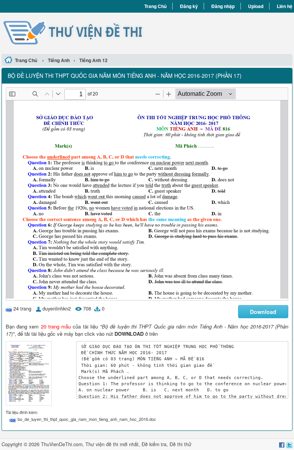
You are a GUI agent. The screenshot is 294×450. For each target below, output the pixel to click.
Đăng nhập (223, 6)
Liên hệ (284, 6)
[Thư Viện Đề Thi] (74, 32)
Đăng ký (189, 6)
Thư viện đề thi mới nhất (112, 444)
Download (263, 311)
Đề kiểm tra (154, 444)
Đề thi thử (180, 444)
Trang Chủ (155, 6)
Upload (255, 6)
